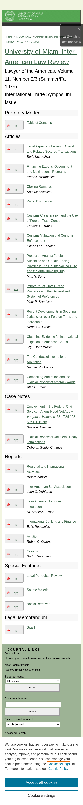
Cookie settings (59, 764)
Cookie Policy (58, 768)
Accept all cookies (42, 782)
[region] (41, 771)
